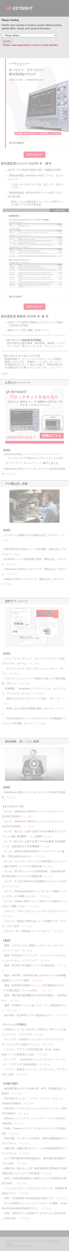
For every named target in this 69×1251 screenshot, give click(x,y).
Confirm (7, 41)
